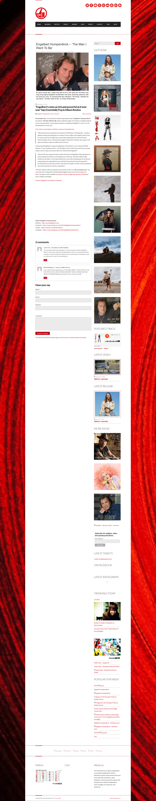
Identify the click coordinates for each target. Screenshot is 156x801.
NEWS (39, 24)
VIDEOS (65, 24)
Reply (45, 260)
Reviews (57, 114)
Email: (37, 297)
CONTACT (100, 24)
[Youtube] (99, 750)
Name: (37, 289)
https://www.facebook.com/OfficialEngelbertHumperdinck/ (62, 225)
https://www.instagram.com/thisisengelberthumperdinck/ (61, 230)
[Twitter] (87, 5)
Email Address (99, 538)
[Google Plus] (116, 5)
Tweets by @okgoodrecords (103, 559)
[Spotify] (120, 5)
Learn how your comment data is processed (72, 337)
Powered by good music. (115, 798)
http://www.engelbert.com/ (50, 223)
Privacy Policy (58, 798)
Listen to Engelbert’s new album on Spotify (48, 180)
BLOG (115, 24)
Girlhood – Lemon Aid (101, 421)
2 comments (87, 114)
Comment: (38, 316)
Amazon (60, 174)
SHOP (82, 24)
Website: (38, 305)
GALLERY (74, 24)
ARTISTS (56, 24)
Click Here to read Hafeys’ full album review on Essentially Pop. (54, 129)
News (52, 114)
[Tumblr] (99, 5)
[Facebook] (91, 5)
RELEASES (47, 24)
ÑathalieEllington (49, 267)
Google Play (71, 174)
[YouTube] (95, 5)
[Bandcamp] (58, 750)
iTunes (65, 174)
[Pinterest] (111, 5)
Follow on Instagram (108, 585)
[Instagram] (103, 5)
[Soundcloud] (107, 5)
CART (108, 24)
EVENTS (90, 24)
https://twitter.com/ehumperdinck (51, 227)
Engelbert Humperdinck (43, 114)
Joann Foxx (47, 247)
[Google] (76, 750)
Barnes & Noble (81, 174)
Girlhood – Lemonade (101, 379)
